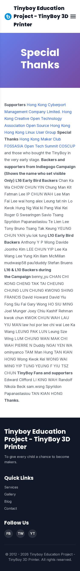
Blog (8, 501)
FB (8, 533)
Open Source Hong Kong (48, 125)
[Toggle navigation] (73, 16)
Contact (10, 508)
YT (32, 533)
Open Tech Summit (41, 146)
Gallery (10, 494)
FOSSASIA (13, 146)
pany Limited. (49, 111)
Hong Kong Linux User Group (30, 132)
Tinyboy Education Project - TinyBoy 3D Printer (41, 16)
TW (20, 533)
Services (11, 487)
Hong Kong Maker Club (40, 139)
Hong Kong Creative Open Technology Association (38, 118)
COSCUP (67, 146)
